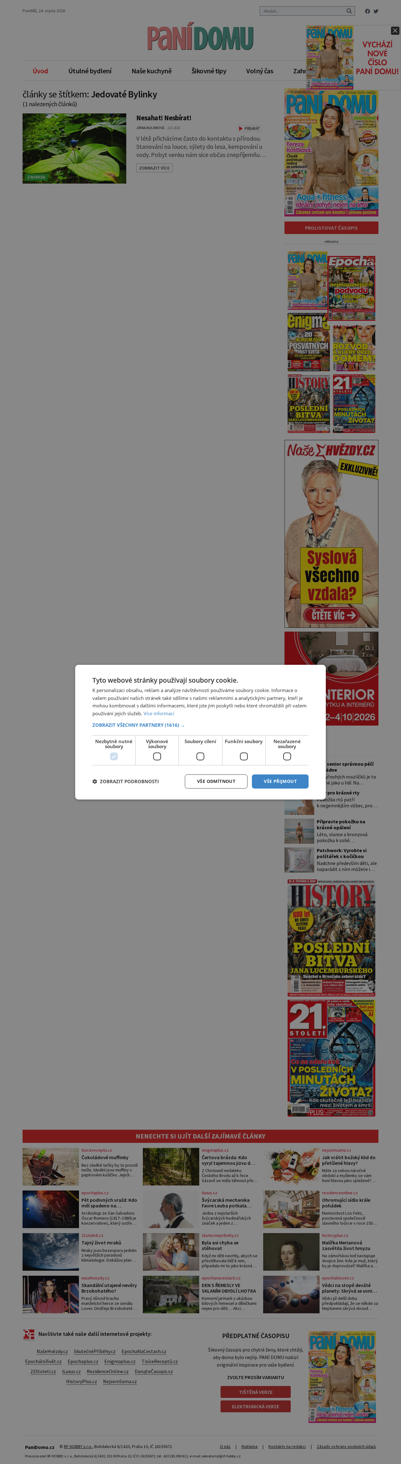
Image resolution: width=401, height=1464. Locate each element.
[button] (200, 725)
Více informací (158, 713)
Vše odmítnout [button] (216, 781)
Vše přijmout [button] (280, 781)
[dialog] (200, 732)
